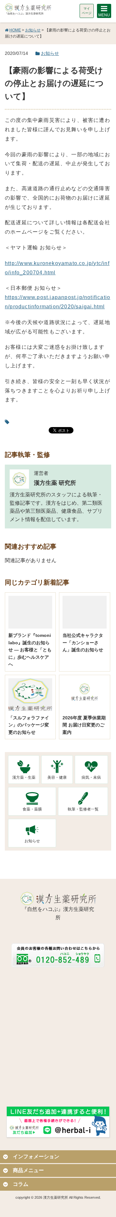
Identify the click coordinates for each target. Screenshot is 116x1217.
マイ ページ (87, 11)
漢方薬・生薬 (23, 777)
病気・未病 (91, 777)
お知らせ (33, 30)
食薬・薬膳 (32, 809)
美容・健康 (57, 777)
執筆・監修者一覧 (83, 809)
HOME (15, 30)
